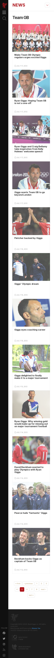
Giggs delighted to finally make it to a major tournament (31, 376)
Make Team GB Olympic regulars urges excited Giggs (30, 56)
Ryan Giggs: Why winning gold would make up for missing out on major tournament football (31, 424)
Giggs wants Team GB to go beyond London (29, 193)
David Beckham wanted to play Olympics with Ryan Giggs (28, 470)
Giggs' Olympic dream (26, 283)
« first (18, 583)
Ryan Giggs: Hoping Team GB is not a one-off (30, 102)
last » (31, 595)
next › (43, 589)
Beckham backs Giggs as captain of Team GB (28, 560)
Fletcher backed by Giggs (28, 238)
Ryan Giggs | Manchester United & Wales (4, 5)
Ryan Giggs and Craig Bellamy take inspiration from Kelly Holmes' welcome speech (30, 149)
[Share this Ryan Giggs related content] (4, 655)
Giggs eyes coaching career (29, 329)
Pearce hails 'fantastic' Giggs (30, 513)
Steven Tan (36, 628)
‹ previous (28, 583)
